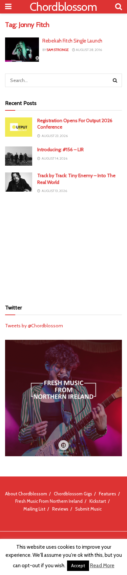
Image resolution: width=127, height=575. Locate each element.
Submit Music (88, 509)
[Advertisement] (63, 247)
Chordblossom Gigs (73, 493)
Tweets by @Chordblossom (34, 326)
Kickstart (97, 501)
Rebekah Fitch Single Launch (72, 41)
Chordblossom (63, 6)
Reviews (60, 509)
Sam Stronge (58, 50)
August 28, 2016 (88, 50)
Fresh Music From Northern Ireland (49, 501)
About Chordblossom (26, 493)
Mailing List (34, 509)
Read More (102, 566)
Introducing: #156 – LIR (60, 149)
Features (107, 493)
